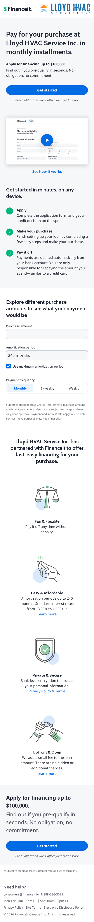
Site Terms (33, 907)
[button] (47, 140)
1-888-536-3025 (52, 894)
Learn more (47, 614)
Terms (60, 691)
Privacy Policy (40, 691)
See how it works (47, 171)
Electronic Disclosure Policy (64, 907)
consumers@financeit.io (21, 894)
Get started (47, 90)
